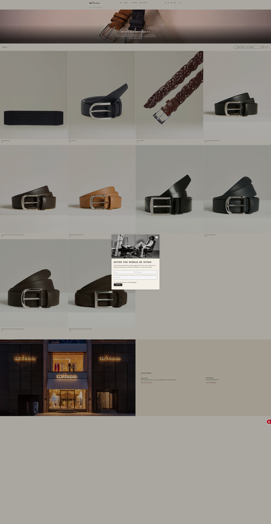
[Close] (157, 237)
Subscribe (118, 284)
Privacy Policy (133, 282)
